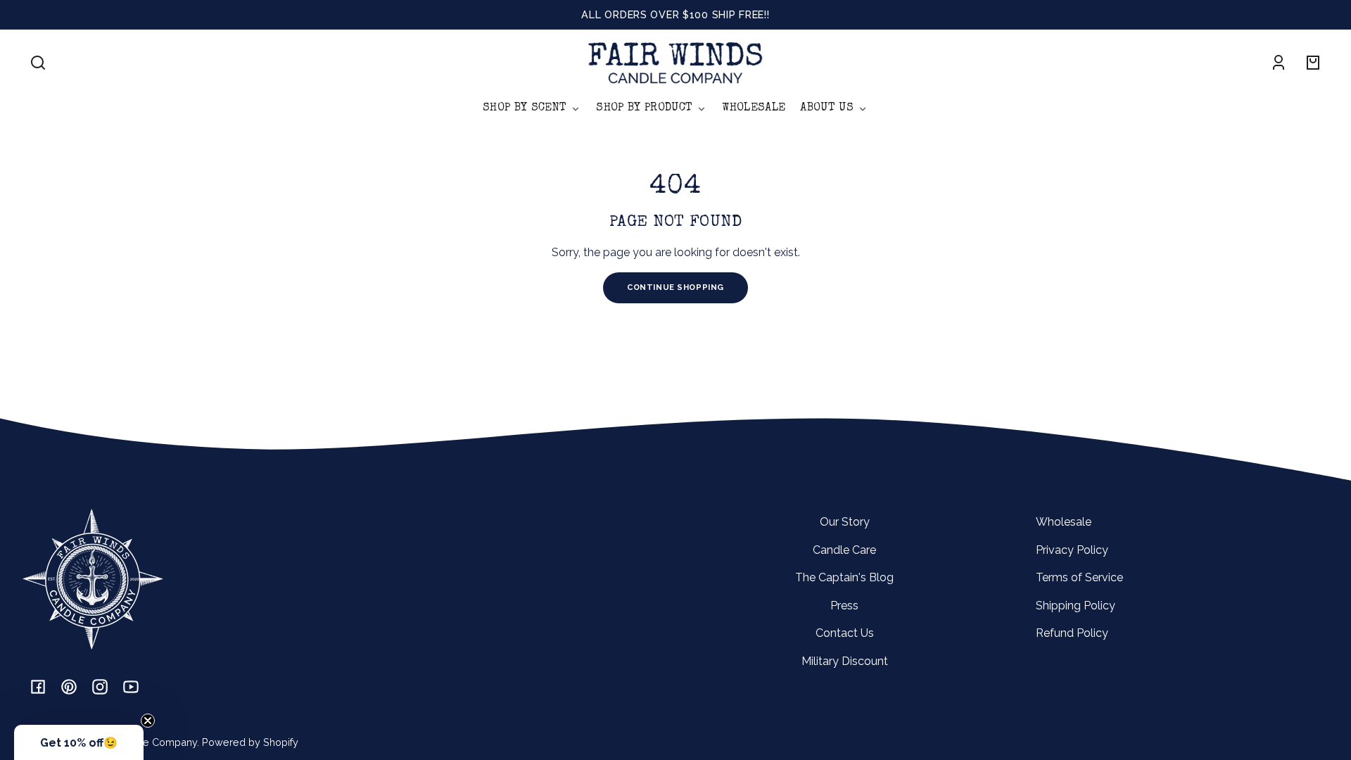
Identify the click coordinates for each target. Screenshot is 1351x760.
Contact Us (845, 633)
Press (844, 605)
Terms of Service (1079, 577)
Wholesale (1063, 521)
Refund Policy (1072, 633)
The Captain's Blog (844, 577)
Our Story (845, 521)
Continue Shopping (675, 287)
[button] (38, 62)
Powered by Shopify (250, 742)
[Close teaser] (148, 721)
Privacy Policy (1072, 550)
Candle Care (844, 550)
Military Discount (844, 661)
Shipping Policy (1075, 605)
